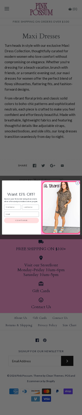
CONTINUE (21, 220)
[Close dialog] (77, 183)
